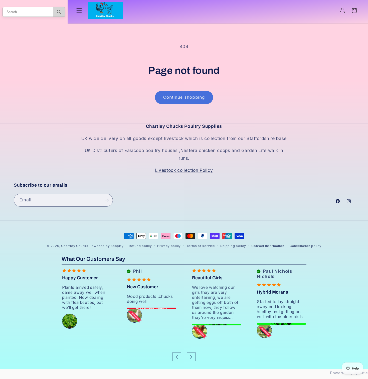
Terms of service (200, 246)
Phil (137, 271)
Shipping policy (233, 246)
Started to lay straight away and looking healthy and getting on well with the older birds (280, 309)
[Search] (59, 12)
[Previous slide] (176, 356)
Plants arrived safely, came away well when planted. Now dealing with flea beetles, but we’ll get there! (83, 297)
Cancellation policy (305, 246)
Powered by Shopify (107, 246)
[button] (79, 11)
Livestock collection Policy (184, 170)
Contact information (267, 246)
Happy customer (80, 277)
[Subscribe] (107, 200)
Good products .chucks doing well (150, 299)
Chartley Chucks (74, 246)
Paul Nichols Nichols (274, 274)
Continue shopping (184, 97)
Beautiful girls (207, 277)
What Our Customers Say (93, 259)
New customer (142, 286)
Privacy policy (169, 246)
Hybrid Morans (272, 292)
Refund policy (140, 246)
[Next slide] (191, 356)
